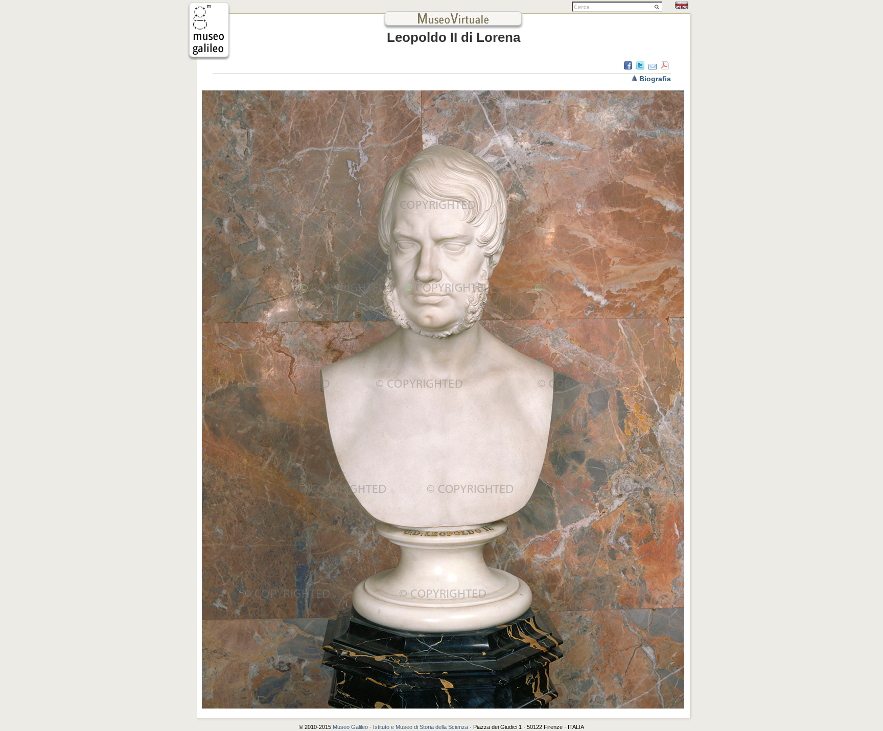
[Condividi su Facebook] (628, 67)
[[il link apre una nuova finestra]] (209, 57)
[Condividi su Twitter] (640, 67)
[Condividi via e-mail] (652, 67)
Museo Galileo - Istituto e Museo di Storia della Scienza (400, 727)
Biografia (655, 79)
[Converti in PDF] (665, 67)
